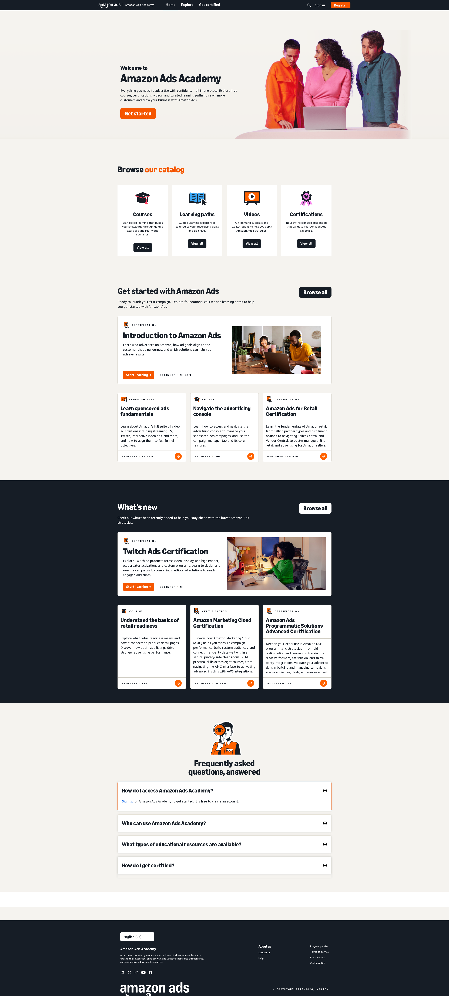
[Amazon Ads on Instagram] (136, 973)
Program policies (319, 946)
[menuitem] (123, 973)
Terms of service (319, 951)
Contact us (264, 952)
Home (170, 5)
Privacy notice (317, 957)
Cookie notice (317, 963)
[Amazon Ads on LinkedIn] (122, 973)
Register (340, 5)
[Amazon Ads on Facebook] (150, 973)
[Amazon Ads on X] (129, 973)
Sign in (320, 5)
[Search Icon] (309, 6)
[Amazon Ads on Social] (143, 973)
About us (265, 946)
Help (261, 958)
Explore (187, 5)
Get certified (209, 5)
